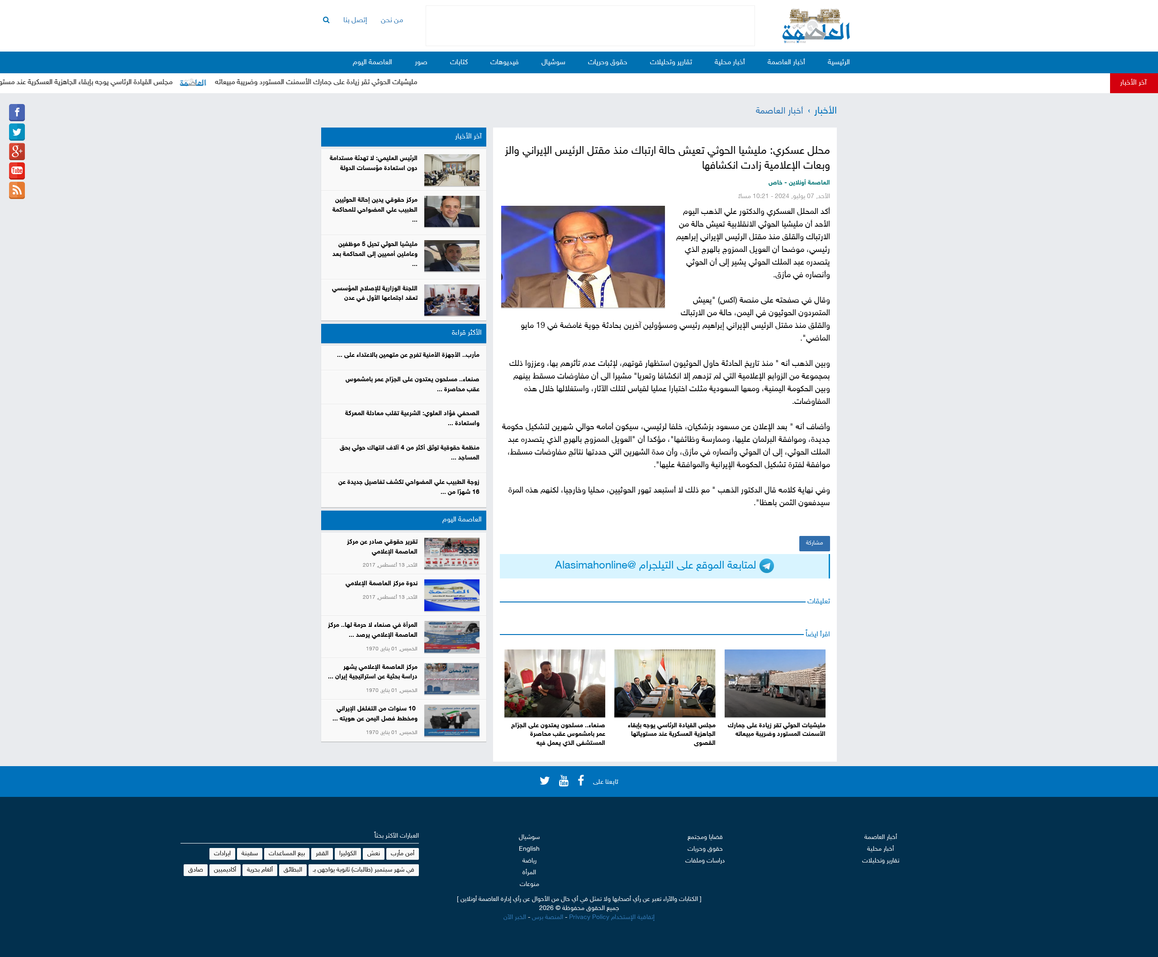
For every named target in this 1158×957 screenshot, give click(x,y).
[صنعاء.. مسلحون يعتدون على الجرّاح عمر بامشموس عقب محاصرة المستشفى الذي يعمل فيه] (554, 683)
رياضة (529, 861)
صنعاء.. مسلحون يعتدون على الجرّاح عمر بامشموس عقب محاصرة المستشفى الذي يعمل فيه (558, 734)
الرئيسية (839, 62)
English (529, 849)
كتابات (459, 62)
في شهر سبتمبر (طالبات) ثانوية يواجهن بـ (363, 870)
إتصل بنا (355, 20)
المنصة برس (547, 917)
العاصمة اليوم (372, 62)
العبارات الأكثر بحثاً (397, 836)
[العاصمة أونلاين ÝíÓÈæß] (17, 112)
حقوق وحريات (607, 62)
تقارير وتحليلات (671, 62)
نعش (373, 854)
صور (421, 62)
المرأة (529, 872)
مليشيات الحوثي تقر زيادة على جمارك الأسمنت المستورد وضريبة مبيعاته (342, 82)
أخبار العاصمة (786, 62)
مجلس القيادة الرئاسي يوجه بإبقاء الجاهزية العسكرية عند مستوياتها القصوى (671, 734)
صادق (195, 870)
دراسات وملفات (705, 861)
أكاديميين (225, 870)
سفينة (250, 854)
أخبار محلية (730, 62)
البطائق (293, 870)
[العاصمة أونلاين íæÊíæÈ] (17, 171)
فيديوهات (504, 62)
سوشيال (553, 62)
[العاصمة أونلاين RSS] (17, 190)
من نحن (392, 20)
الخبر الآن (514, 917)
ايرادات (222, 854)
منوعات (529, 884)
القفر (322, 854)
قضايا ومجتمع (705, 837)
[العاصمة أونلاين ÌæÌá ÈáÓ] (17, 151)
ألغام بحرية (260, 870)
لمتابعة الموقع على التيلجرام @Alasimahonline (657, 566)
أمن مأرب (402, 854)
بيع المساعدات (287, 854)
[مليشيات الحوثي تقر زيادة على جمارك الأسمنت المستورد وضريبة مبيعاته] (775, 683)
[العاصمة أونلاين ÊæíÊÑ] (17, 132)
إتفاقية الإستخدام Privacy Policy (612, 917)
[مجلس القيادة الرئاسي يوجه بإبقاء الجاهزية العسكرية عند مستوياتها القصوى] (664, 683)
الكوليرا (347, 854)
